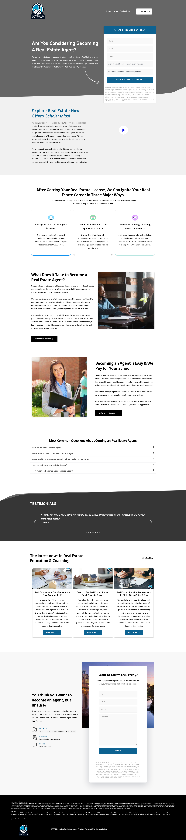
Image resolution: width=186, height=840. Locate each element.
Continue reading (55, 626)
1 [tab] (86, 532)
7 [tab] (99, 532)
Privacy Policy (127, 101)
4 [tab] (93, 532)
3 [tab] (90, 532)
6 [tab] (97, 532)
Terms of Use (118, 101)
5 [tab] (95, 532)
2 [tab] (88, 532)
